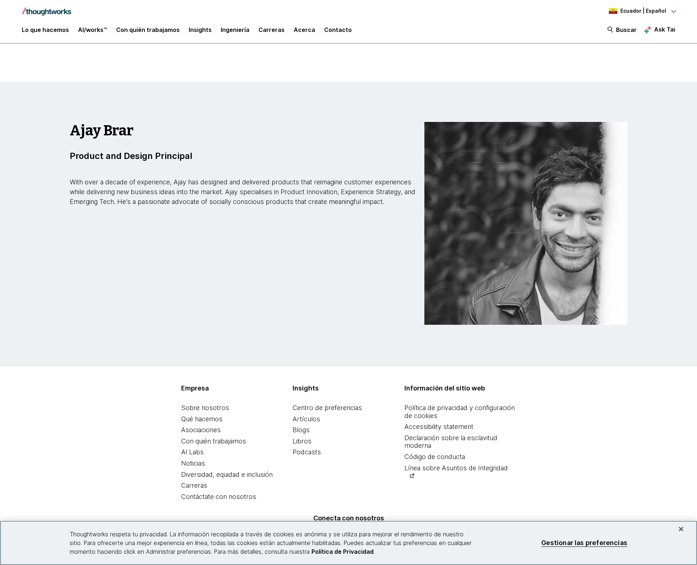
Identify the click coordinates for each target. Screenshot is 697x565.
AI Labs (192, 452)
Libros (302, 441)
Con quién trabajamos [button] (148, 29)
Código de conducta (434, 456)
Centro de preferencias (327, 408)
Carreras (194, 485)
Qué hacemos (202, 419)
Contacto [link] (338, 29)
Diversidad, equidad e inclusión (227, 474)
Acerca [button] (304, 29)
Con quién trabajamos (213, 441)
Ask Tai (664, 29)
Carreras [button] (271, 29)
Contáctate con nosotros (218, 496)
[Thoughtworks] (46, 8)
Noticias (193, 463)
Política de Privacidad (342, 551)
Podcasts (307, 452)
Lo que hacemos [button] (45, 29)
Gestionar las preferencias (584, 542)
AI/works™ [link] (92, 29)
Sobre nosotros (205, 408)
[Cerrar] (681, 529)
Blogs (301, 430)
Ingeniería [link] (235, 29)
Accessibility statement (438, 426)
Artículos (306, 419)
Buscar (626, 29)
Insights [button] (200, 29)
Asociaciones (201, 430)
